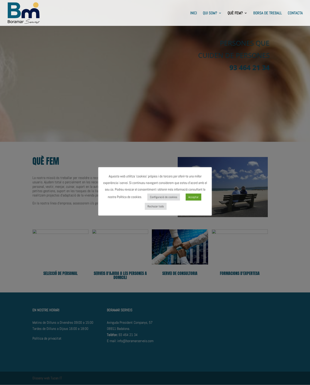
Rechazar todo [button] (156, 206)
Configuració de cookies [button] (163, 197)
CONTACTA (295, 13)
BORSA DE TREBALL (267, 13)
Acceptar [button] (193, 197)
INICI (193, 13)
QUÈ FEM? (235, 13)
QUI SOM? (210, 13)
